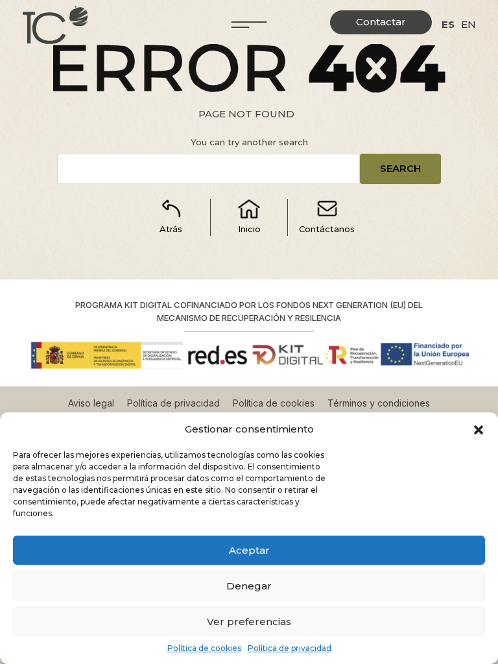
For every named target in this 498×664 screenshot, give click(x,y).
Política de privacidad (289, 648)
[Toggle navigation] (249, 24)
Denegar (249, 586)
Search (400, 168)
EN (468, 24)
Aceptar (249, 550)
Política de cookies (204, 648)
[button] (478, 429)
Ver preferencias (249, 621)
